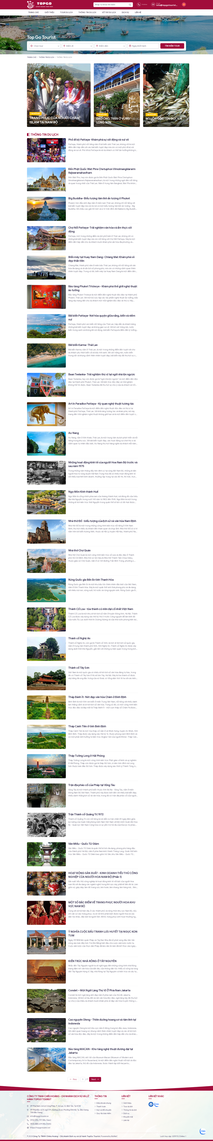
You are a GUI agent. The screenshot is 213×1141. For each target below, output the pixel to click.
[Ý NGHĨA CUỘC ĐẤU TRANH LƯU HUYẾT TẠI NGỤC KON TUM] (82, 942)
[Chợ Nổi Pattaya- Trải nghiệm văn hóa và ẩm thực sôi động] (82, 238)
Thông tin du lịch (87, 12)
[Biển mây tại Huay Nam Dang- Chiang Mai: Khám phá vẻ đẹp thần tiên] (82, 267)
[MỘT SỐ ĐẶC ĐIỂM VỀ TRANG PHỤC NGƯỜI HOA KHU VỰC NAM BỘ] (82, 912)
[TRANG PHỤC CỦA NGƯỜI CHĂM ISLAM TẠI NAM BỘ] (59, 95)
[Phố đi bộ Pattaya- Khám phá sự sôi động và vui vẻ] (82, 151)
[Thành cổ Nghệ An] (82, 648)
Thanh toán (101, 1106)
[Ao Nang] (82, 443)
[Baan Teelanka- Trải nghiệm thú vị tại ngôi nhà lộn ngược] (82, 384)
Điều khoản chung (103, 1103)
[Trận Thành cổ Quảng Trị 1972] (82, 824)
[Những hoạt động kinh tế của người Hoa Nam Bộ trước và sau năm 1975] (82, 472)
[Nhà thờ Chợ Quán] (82, 560)
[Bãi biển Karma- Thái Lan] (82, 355)
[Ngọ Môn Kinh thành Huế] (82, 502)
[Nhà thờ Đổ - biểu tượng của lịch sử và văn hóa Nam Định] (82, 531)
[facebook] (151, 1104)
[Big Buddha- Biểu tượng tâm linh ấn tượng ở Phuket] (82, 208)
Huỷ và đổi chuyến (103, 1110)
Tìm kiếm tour (172, 46)
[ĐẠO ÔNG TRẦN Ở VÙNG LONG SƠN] (117, 95)
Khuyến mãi (128, 1117)
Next (93, 1079)
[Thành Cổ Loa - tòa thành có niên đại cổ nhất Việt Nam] (82, 619)
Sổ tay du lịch (109, 12)
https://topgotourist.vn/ (40, 1128)
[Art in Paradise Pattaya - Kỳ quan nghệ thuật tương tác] (82, 414)
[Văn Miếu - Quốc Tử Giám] (82, 854)
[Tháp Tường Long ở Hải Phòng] (82, 766)
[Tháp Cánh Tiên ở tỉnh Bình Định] (82, 736)
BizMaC (114, 1136)
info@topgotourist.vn (39, 1116)
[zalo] (156, 1104)
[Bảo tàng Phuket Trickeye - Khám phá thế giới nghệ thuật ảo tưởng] (82, 296)
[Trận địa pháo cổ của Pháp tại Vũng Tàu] (82, 795)
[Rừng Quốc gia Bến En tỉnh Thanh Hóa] (82, 590)
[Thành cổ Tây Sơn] (82, 678)
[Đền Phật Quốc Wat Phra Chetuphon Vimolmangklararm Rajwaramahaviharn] (82, 179)
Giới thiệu (49, 12)
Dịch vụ (125, 12)
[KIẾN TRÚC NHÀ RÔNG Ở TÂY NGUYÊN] (82, 971)
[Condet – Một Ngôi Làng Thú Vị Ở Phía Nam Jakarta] (82, 1000)
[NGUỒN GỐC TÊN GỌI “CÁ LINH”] (166, 95)
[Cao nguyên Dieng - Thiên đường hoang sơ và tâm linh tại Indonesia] (82, 1030)
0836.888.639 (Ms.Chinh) (40, 1124)
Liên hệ (138, 12)
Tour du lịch (66, 12)
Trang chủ (33, 12)
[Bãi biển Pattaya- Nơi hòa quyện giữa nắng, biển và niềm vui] (82, 326)
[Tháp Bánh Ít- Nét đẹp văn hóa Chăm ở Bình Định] (82, 707)
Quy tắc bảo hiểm (103, 1113)
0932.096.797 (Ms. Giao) (40, 1120)
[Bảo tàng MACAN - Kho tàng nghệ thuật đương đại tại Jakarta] (82, 1059)
